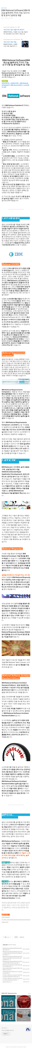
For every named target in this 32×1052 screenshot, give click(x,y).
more (29, 993)
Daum (15, 1047)
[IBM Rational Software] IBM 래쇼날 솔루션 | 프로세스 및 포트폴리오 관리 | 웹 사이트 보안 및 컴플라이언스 (12, 958)
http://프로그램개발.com (10, 27)
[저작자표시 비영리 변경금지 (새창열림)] (22, 937)
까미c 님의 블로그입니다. (8, 1030)
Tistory (24, 1047)
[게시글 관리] (10, 937)
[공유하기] (8, 937)
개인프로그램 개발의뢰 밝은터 (13, 29)
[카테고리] (2, 2)
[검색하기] (30, 2)
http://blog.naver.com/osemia (11, 39)
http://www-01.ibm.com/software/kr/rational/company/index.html (16, 919)
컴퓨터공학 (4, 8)
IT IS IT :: (5, 1028)
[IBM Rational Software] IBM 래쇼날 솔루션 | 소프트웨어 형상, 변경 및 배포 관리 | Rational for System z (12, 953)
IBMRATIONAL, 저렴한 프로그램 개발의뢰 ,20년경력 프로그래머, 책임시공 (15, 33)
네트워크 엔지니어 (6, 981)
